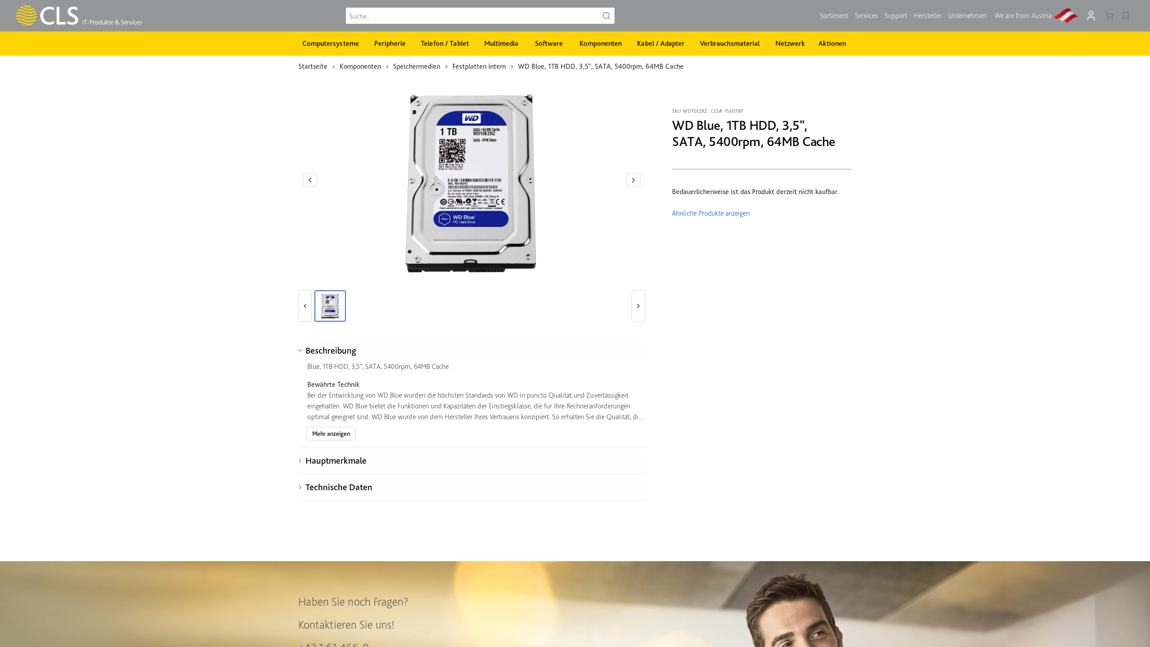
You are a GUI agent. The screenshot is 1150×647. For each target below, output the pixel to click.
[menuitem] (834, 15)
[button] (310, 180)
